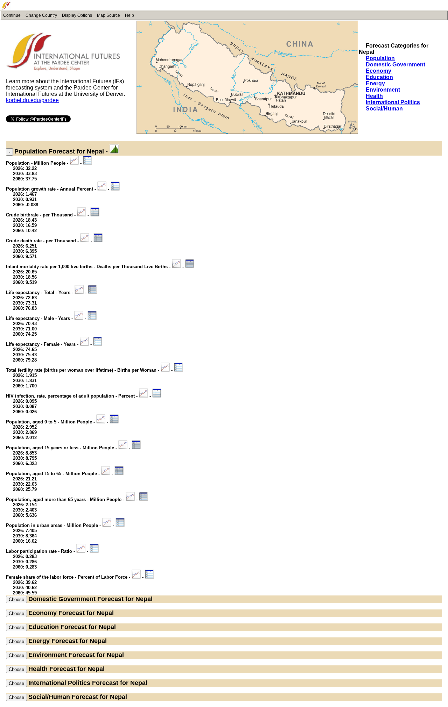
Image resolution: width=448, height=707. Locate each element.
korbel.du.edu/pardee (32, 100)
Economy (378, 71)
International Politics (393, 102)
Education (379, 77)
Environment (383, 90)
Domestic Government (395, 64)
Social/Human (384, 109)
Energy (375, 83)
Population (380, 58)
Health (374, 96)
